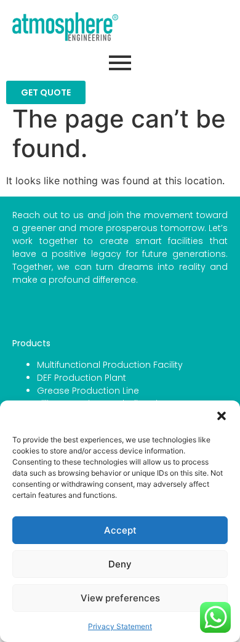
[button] (221, 416)
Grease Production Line (88, 390)
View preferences (120, 598)
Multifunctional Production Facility (110, 365)
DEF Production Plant (81, 378)
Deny (120, 564)
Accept (120, 530)
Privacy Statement (120, 626)
